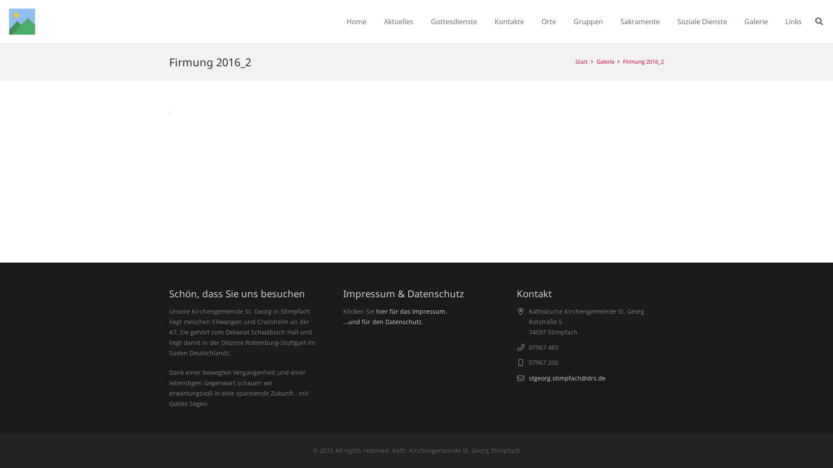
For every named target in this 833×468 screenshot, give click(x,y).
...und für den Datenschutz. (383, 322)
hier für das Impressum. (411, 311)
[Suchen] (819, 21)
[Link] (22, 22)
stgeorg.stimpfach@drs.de (567, 378)
